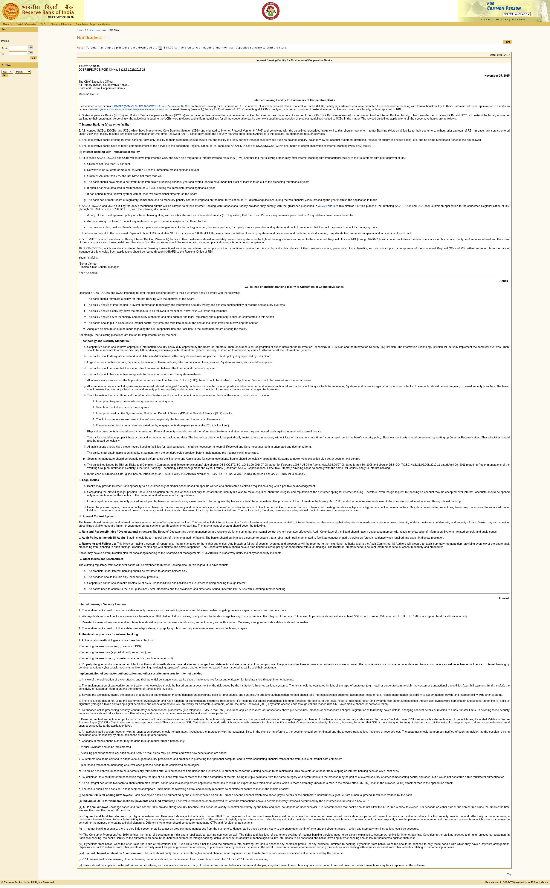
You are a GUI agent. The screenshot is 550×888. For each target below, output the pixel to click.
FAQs (43, 24)
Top (509, 874)
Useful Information (26, 24)
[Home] (37, 21)
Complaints (82, 24)
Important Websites (100, 24)
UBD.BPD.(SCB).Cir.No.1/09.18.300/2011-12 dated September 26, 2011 (151, 106)
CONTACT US (501, 19)
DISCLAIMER (519, 19)
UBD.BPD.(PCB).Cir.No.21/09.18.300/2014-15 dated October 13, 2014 (126, 109)
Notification (98, 30)
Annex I (322, 206)
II (334, 206)
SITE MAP (485, 19)
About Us (7, 24)
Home (80, 30)
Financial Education (61, 24)
